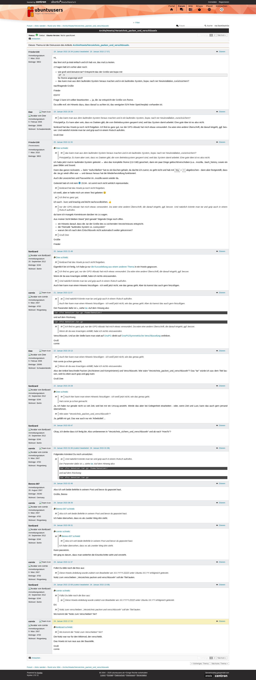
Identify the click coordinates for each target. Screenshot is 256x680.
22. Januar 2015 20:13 (63, 351)
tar (86, 308)
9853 (39, 62)
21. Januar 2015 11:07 (63, 292)
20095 (39, 125)
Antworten (36, 39)
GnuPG (108, 336)
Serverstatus (142, 675)
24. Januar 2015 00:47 (63, 425)
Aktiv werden (40, 26)
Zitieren (222, 51)
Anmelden (212, 2)
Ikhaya (199, 6)
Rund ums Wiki (54, 26)
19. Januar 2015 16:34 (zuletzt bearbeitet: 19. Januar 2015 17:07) (82, 51)
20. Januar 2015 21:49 (63, 251)
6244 (39, 265)
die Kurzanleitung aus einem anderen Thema (112, 267)
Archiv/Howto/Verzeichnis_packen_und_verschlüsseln (86, 26)
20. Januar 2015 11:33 (63, 142)
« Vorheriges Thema (200, 663)
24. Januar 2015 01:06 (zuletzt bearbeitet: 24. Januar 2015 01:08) (82, 448)
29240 (39, 494)
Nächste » (221, 35)
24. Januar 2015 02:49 (63, 483)
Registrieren (224, 2)
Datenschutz (120, 675)
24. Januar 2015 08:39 (63, 503)
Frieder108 (33, 51)
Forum (181, 6)
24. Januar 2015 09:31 (63, 525)
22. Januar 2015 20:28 (63, 386)
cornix (31, 292)
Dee (30, 112)
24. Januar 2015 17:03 (63, 621)
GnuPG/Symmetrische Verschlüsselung (141, 336)
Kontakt (110, 675)
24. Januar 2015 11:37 (63, 562)
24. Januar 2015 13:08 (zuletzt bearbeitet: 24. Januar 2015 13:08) (82, 585)
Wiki (190, 6)
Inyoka (39, 673)
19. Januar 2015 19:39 (63, 112)
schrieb (64, 148)
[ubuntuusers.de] (45, 12)
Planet (209, 6)
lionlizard (33, 251)
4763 (39, 306)
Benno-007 (34, 483)
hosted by (31, 2)
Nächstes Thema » (220, 663)
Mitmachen (221, 6)
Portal (171, 6)
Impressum (130, 675)
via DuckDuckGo (222, 26)
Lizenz (103, 675)
